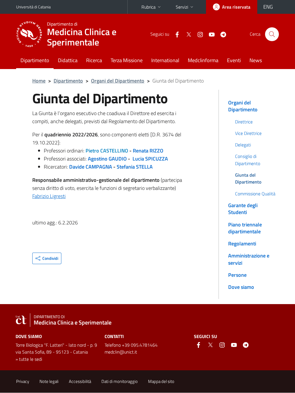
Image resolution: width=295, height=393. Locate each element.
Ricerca (94, 60)
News (255, 60)
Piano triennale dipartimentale (245, 228)
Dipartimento (34, 60)
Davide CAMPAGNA (90, 167)
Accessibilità (80, 381)
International (165, 60)
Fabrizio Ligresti (49, 196)
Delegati (243, 144)
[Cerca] (272, 34)
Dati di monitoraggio (119, 381)
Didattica (67, 60)
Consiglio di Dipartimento (247, 160)
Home (39, 81)
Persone (237, 275)
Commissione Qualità (255, 193)
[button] (46, 258)
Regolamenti (242, 243)
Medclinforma (203, 60)
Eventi (234, 60)
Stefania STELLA (135, 167)
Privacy (22, 381)
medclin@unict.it (121, 351)
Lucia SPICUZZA (150, 159)
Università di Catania (33, 7)
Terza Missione (127, 60)
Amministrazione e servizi (248, 259)
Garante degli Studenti (243, 208)
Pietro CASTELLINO (107, 150)
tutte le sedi (30, 359)
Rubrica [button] (148, 6)
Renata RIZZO (148, 150)
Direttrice (244, 121)
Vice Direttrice (248, 133)
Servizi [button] (182, 6)
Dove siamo (241, 287)
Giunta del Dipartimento (248, 178)
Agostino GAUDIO (107, 159)
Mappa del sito (161, 381)
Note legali (48, 381)
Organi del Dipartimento (117, 81)
